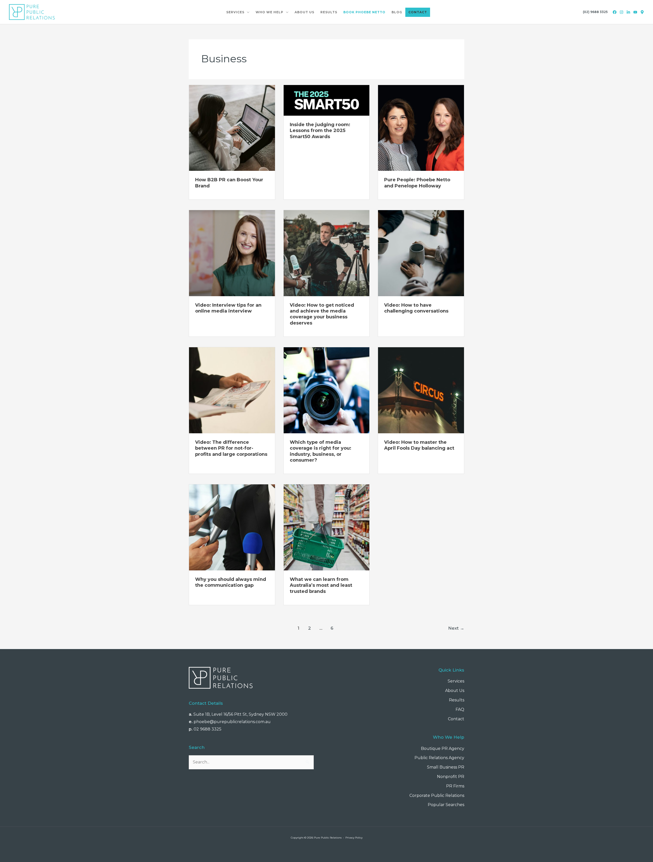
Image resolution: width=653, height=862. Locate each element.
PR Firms (455, 786)
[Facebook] (615, 12)
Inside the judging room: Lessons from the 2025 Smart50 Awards (320, 130)
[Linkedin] (628, 12)
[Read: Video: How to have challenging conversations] (421, 252)
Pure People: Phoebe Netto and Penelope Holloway (417, 182)
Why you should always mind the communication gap (230, 582)
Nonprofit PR (450, 776)
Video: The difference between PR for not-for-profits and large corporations (231, 448)
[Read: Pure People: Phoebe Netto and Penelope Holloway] (421, 127)
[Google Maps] (642, 12)
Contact (456, 718)
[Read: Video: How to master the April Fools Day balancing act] (421, 390)
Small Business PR (445, 767)
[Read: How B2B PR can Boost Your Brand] (232, 127)
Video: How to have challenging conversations (416, 308)
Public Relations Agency (439, 757)
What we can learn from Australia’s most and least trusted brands (321, 585)
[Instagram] (621, 12)
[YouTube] (635, 12)
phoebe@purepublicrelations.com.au (232, 721)
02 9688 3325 (207, 729)
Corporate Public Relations (436, 795)
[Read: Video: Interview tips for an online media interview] (232, 252)
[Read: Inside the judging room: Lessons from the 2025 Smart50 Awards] (327, 100)
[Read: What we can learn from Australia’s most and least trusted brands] (327, 527)
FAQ (460, 709)
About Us (454, 690)
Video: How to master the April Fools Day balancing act (419, 445)
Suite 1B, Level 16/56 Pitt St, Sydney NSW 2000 (240, 714)
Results (456, 700)
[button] (246, 12)
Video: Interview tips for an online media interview (228, 308)
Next (456, 628)
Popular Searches (446, 804)
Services (456, 681)
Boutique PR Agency (442, 748)
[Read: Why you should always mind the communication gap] (232, 527)
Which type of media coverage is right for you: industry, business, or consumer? (320, 451)
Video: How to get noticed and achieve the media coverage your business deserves (322, 314)
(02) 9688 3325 (595, 12)
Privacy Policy (353, 837)
